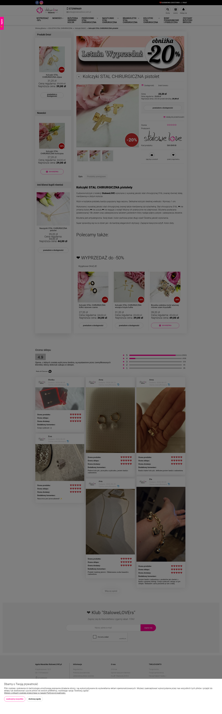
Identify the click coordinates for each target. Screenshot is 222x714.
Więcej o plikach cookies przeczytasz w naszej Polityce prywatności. (35, 693)
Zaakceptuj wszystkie (14, 699)
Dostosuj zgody (35, 699)
